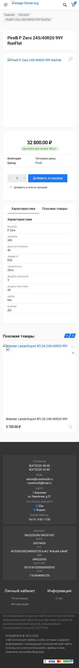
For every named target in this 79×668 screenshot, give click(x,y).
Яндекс (40, 509)
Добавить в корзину (48, 178)
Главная (9, 14)
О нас (59, 598)
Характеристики (23, 209)
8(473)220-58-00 (39, 465)
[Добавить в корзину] (70, 426)
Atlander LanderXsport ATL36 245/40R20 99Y (36, 419)
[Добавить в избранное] (73, 353)
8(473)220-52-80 (39, 469)
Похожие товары (54, 209)
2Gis (41, 506)
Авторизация (20, 604)
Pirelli (38, 162)
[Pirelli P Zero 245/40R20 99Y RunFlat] (39, 90)
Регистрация (20, 598)
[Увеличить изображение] (73, 347)
